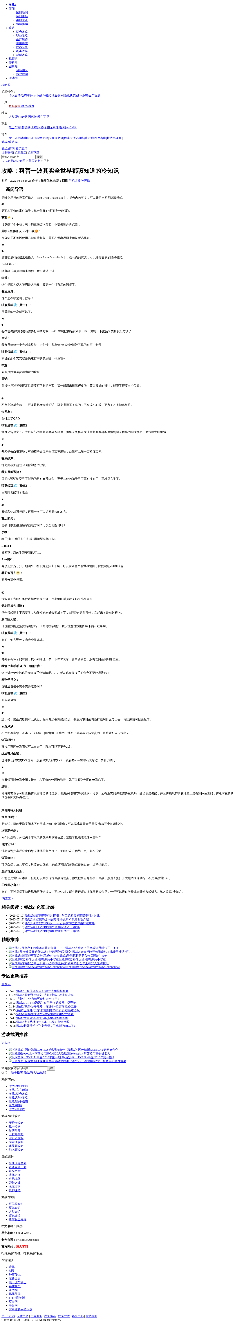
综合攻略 (22, 31)
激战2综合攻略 (18, 1093)
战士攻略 (15, 1126)
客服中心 (78, 1316)
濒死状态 (70, 95)
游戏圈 (13, 78)
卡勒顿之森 (56, 138)
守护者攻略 (16, 1122)
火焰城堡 (15, 1178)
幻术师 (72, 127)
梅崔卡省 (70, 138)
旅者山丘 (24, 138)
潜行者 (44, 127)
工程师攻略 (16, 1134)
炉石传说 (15, 1274)
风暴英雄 (15, 1293)
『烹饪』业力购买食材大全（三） (38, 998)
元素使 (54, 127)
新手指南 (17, 1072)
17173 (5, 160)
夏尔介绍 (15, 1207)
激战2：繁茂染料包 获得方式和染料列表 (42, 991)
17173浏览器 (17, 1297)
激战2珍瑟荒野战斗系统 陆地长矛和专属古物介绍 (57, 919)
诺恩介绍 (15, 1215)
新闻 (12, 8)
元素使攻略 (16, 1142)
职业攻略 (22, 35)
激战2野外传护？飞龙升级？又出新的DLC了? (45, 1025)
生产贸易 (94, 95)
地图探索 (22, 43)
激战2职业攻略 (18, 1097)
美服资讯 (22, 20)
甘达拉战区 (114, 138)
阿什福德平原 (39, 138)
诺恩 (25, 116)
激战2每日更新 (18, 1086)
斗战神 (13, 1290)
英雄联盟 (15, 1286)
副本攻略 (22, 51)
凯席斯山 (100, 138)
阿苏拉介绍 (16, 1203)
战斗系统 (82, 95)
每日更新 (22, 16)
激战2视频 (15, 1105)
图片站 (13, 66)
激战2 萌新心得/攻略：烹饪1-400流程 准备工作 (46, 1006)
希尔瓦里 (43, 116)
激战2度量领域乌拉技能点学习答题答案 (42, 1018)
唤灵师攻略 (16, 1145)
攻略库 (5, 84)
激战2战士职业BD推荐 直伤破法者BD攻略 (52, 927)
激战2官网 (8, 148)
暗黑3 (12, 1266)
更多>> (6, 984)
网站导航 (91, 1316)
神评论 (85, 180)
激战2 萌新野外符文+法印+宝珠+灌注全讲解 (44, 994)
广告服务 (36, 1316)
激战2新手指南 (18, 1101)
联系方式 (64, 1316)
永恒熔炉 (15, 1186)
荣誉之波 (15, 1182)
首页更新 (34, 160)
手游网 (13, 1305)
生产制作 (22, 39)
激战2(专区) (18, 160)
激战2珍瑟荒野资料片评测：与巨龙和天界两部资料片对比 (62, 915)
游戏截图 (22, 74)
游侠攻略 (15, 1130)
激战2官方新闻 (18, 1089)
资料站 (13, 62)
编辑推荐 (22, 24)
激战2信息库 (17, 1109)
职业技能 (40, 1072)
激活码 (28, 1072)
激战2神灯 (27, 106)
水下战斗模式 (42, 95)
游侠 (27, 127)
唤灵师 (63, 127)
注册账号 (7, 152)
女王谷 (13, 138)
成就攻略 (22, 54)
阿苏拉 (32, 116)
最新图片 (22, 70)
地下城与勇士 (17, 1282)
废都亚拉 (15, 1190)
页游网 (13, 1301)
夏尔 (18, 116)
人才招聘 (22, 1316)
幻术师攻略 (16, 1149)
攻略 (12, 27)
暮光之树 (15, 1171)
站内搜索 (7, 1068)
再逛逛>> (8, 898)
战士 (12, 127)
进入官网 (22, 1246)
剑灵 (12, 1270)
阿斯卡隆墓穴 (17, 1163)
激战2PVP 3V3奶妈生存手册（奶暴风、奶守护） (47, 1002)
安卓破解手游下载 (20, 1309)
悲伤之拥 (15, 1174)
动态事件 (27, 95)
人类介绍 (15, 1211)
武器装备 (22, 47)
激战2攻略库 (9, 141)
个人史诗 (15, 95)
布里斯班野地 (85, 138)
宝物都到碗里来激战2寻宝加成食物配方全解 (45, 1014)
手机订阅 (74, 180)
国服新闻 (22, 12)
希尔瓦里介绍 (17, 1219)
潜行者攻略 (16, 1138)
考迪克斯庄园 (17, 1167)
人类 (12, 116)
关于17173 (8, 1316)
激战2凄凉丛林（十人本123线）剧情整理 (42, 1021)
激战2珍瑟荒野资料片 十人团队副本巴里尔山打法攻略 (60, 923)
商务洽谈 (50, 1316)
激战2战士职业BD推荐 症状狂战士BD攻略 (52, 931)
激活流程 (21, 148)
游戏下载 (33, 152)
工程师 (35, 127)
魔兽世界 (15, 1278)
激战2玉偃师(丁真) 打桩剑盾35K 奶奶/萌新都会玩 (48, 1010)
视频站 (13, 58)
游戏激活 (20, 152)
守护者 (19, 127)
